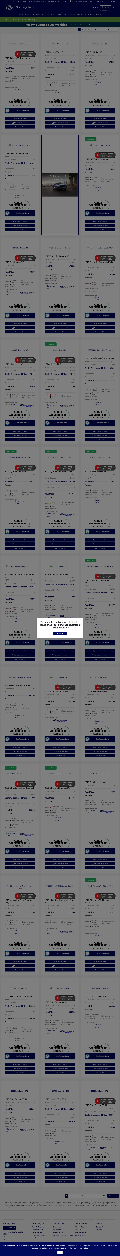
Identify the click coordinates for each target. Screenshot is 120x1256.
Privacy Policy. (82, 1248)
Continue (60, 633)
